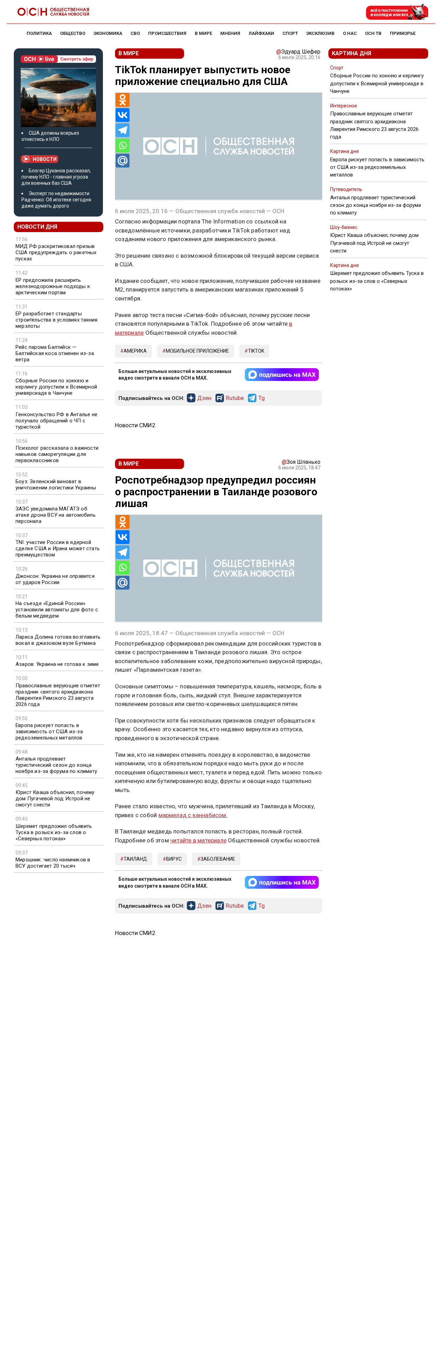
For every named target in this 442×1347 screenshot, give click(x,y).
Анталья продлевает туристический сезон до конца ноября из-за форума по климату (56, 765)
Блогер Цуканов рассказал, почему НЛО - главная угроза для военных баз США (56, 177)
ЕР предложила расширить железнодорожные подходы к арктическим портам (53, 286)
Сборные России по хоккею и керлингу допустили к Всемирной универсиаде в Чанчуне (56, 387)
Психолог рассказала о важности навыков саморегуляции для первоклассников (57, 454)
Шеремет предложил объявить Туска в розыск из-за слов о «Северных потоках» (54, 832)
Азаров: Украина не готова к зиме (57, 664)
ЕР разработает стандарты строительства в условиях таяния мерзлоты (56, 320)
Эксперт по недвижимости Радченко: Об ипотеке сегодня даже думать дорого (56, 200)
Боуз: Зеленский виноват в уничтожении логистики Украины (56, 484)
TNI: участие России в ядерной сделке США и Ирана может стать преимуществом (58, 548)
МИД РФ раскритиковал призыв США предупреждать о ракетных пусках (56, 252)
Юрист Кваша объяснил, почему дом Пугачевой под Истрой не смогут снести (55, 798)
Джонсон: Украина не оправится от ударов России (55, 579)
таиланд (135, 859)
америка (135, 351)
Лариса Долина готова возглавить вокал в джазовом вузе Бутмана (58, 640)
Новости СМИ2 (135, 425)
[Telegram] (122, 130)
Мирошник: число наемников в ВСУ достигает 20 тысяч (53, 863)
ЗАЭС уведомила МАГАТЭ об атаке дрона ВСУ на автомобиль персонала (56, 515)
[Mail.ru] (122, 161)
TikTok (256, 351)
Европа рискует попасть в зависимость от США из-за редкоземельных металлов (49, 731)
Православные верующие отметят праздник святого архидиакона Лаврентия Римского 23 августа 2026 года (58, 694)
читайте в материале (198, 840)
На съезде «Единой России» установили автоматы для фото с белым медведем (57, 609)
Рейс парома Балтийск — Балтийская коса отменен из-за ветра (55, 353)
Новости (45, 159)
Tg (261, 398)
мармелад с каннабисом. (193, 815)
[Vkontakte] (122, 115)
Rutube (235, 398)
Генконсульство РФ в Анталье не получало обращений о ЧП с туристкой (56, 420)
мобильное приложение (197, 351)
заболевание (218, 859)
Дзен (204, 398)
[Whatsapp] (122, 145)
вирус (174, 859)
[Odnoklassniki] (122, 100)
